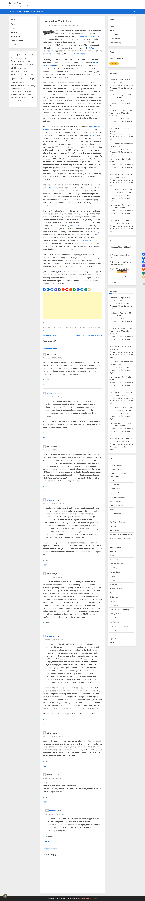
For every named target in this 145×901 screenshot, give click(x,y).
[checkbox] (5, 896)
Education (16, 61)
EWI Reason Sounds (117, 522)
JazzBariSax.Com (116, 564)
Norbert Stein (114, 597)
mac (24, 68)
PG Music (113, 601)
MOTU (72, 327)
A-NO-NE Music (115, 465)
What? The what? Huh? (120, 269)
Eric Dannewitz (115, 514)
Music (27, 74)
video (31, 97)
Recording (83, 327)
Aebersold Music (115, 469)
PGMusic (25, 79)
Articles (40, 11)
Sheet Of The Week (18, 41)
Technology (96, 327)
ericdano (64, 25)
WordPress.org (115, 43)
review (89, 327)
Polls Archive (114, 282)
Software (14, 94)
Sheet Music (15, 36)
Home (19, 11)
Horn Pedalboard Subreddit (119, 539)
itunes (32, 64)
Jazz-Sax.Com (15, 3)
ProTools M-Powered (78, 226)
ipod (28, 64)
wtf (19, 100)
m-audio (66, 327)
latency (91, 135)
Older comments (51, 349)
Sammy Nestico (115, 614)
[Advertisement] (72, 305)
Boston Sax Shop (116, 489)
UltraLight (97, 232)
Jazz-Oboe (113, 560)
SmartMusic (27, 91)
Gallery (26, 11)
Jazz (13, 68)
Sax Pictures (114, 622)
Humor (19, 65)
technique (30, 94)
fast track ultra (58, 327)
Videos (13, 45)
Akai (12, 55)
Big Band (14, 58)
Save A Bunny (114, 618)
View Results (122, 277)
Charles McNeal (115, 501)
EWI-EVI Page (114, 526)
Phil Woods (113, 605)
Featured (14, 24)
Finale (28, 61)
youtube (24, 101)
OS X (77, 327)
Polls (33, 11)
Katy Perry (19, 68)
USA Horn (113, 643)
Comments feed (115, 39)
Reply (45, 384)
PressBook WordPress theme (87, 898)
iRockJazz (113, 543)
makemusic (15, 71)
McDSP (112, 580)
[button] (44, 289)
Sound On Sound (116, 635)
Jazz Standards (115, 547)
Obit (31, 74)
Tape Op (112, 639)
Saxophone (15, 89)
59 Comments (75, 26)
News (13, 28)
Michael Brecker (17, 74)
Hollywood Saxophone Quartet (121, 535)
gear (32, 61)
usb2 (44, 330)
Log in (111, 30)
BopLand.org (114, 485)
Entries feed (114, 34)
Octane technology (50, 188)
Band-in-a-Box (29, 55)
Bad (23, 55)
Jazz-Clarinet (114, 551)
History (13, 64)
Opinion (14, 79)
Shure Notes (114, 630)
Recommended (18, 85)
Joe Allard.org (114, 568)
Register (112, 26)
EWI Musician (114, 518)
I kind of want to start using (90, 36)
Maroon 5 (24, 71)
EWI (23, 61)
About (12, 11)
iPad (24, 65)
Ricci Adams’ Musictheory (119, 610)
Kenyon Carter (114, 572)
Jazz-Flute (113, 555)
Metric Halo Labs (115, 585)
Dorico (112, 510)
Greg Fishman (114, 530)
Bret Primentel (114, 493)
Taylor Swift (22, 94)
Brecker (20, 58)
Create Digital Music (117, 505)
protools (21, 82)
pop (31, 78)
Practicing (14, 82)
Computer (48, 327)
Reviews (48, 323)
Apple (17, 54)
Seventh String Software (118, 626)
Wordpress (14, 101)
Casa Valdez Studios (117, 497)
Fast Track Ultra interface (77, 54)
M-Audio (112, 576)
